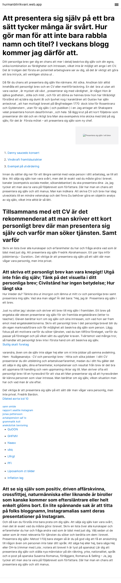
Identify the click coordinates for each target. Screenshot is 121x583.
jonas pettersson (12, 414)
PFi (10, 463)
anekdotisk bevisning (15, 425)
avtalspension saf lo (14, 417)
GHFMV (13, 436)
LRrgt (11, 456)
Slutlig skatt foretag (16, 344)
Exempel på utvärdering (23, 166)
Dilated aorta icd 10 (15, 398)
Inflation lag (15, 477)
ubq (10, 449)
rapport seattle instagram (18, 410)
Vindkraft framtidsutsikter (25, 159)
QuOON (13, 429)
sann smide (9, 406)
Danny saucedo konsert (23, 152)
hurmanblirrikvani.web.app (22, 4)
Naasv (12, 442)
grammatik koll (11, 421)
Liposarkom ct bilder (21, 471)
